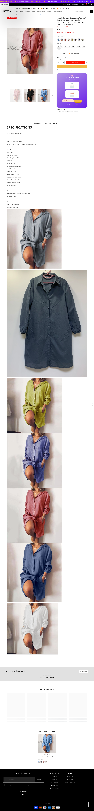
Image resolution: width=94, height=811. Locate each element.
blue (39, 762)
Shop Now (78, 100)
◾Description (37, 123)
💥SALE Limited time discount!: (14, 1)
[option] (30, 51)
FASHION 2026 (4, 4)
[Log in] (83, 4)
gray (41, 762)
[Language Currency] (91, 4)
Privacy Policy (26, 785)
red (44, 762)
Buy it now (72, 66)
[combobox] (82, 11)
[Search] (83, 11)
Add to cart (75, 62)
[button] (7, 95)
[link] (16, 719)
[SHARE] (86, 62)
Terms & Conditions (9, 787)
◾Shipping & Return (51, 123)
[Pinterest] (22, 794)
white (46, 762)
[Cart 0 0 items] (85, 4)
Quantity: (59, 59)
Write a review (83, 671)
